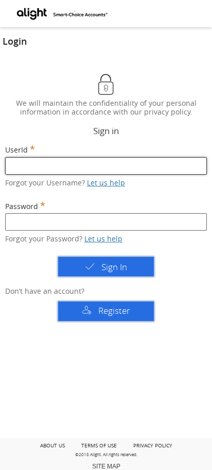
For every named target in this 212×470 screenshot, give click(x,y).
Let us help (106, 182)
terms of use (99, 445)
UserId (16, 150)
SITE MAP (106, 466)
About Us (52, 445)
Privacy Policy (152, 445)
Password (21, 206)
